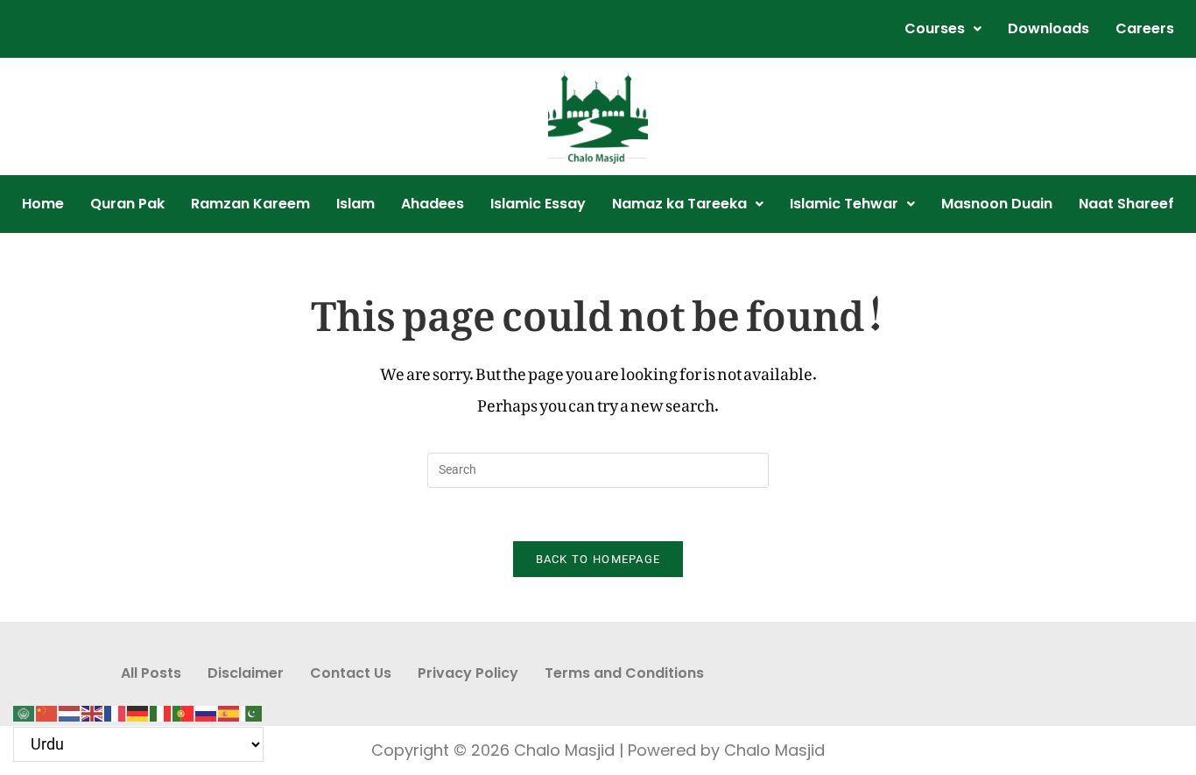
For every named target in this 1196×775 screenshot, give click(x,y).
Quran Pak (127, 204)
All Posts (151, 673)
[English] (92, 708)
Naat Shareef (1126, 204)
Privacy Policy (468, 673)
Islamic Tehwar (844, 204)
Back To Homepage (598, 559)
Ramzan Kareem (250, 204)
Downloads (1048, 28)
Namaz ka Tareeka (679, 204)
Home (43, 204)
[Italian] (161, 708)
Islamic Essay (538, 204)
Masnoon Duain (996, 204)
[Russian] (206, 708)
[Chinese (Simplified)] (47, 708)
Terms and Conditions (624, 673)
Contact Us (350, 673)
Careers (1144, 28)
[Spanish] (229, 708)
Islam (355, 204)
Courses (934, 28)
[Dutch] (70, 708)
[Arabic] (24, 708)
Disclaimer (246, 673)
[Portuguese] (183, 708)
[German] (138, 708)
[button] (943, 29)
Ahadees (432, 204)
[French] (115, 708)
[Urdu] (252, 708)
